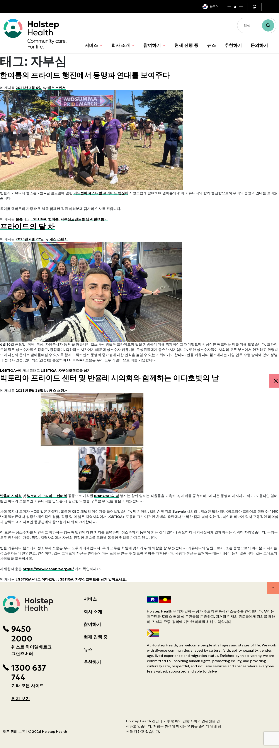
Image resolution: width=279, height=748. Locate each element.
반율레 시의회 (11, 496)
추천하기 (233, 45)
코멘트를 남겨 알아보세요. (106, 579)
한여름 (53, 219)
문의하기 (259, 45)
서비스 (91, 45)
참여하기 (152, 45)
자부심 (66, 219)
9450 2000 (21, 634)
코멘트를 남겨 (80, 370)
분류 (19, 219)
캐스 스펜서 (57, 87)
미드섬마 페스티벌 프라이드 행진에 (100, 193)
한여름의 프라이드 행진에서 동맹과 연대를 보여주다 (85, 75)
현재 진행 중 (186, 45)
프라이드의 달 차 (27, 226)
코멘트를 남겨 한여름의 (89, 219)
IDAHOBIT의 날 (106, 496)
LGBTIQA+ (25, 579)
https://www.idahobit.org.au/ (48, 569)
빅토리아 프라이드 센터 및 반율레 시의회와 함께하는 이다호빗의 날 (109, 377)
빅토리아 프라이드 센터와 (47, 496)
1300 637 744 (28, 672)
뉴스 (211, 45)
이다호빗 (49, 579)
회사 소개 (120, 45)
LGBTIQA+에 (11, 370)
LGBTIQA (38, 219)
